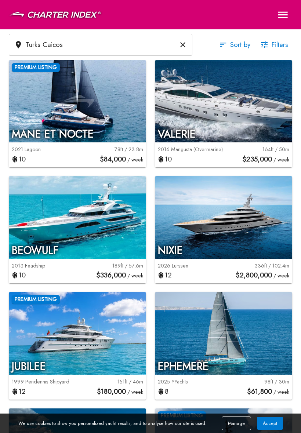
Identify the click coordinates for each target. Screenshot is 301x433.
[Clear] (182, 44)
